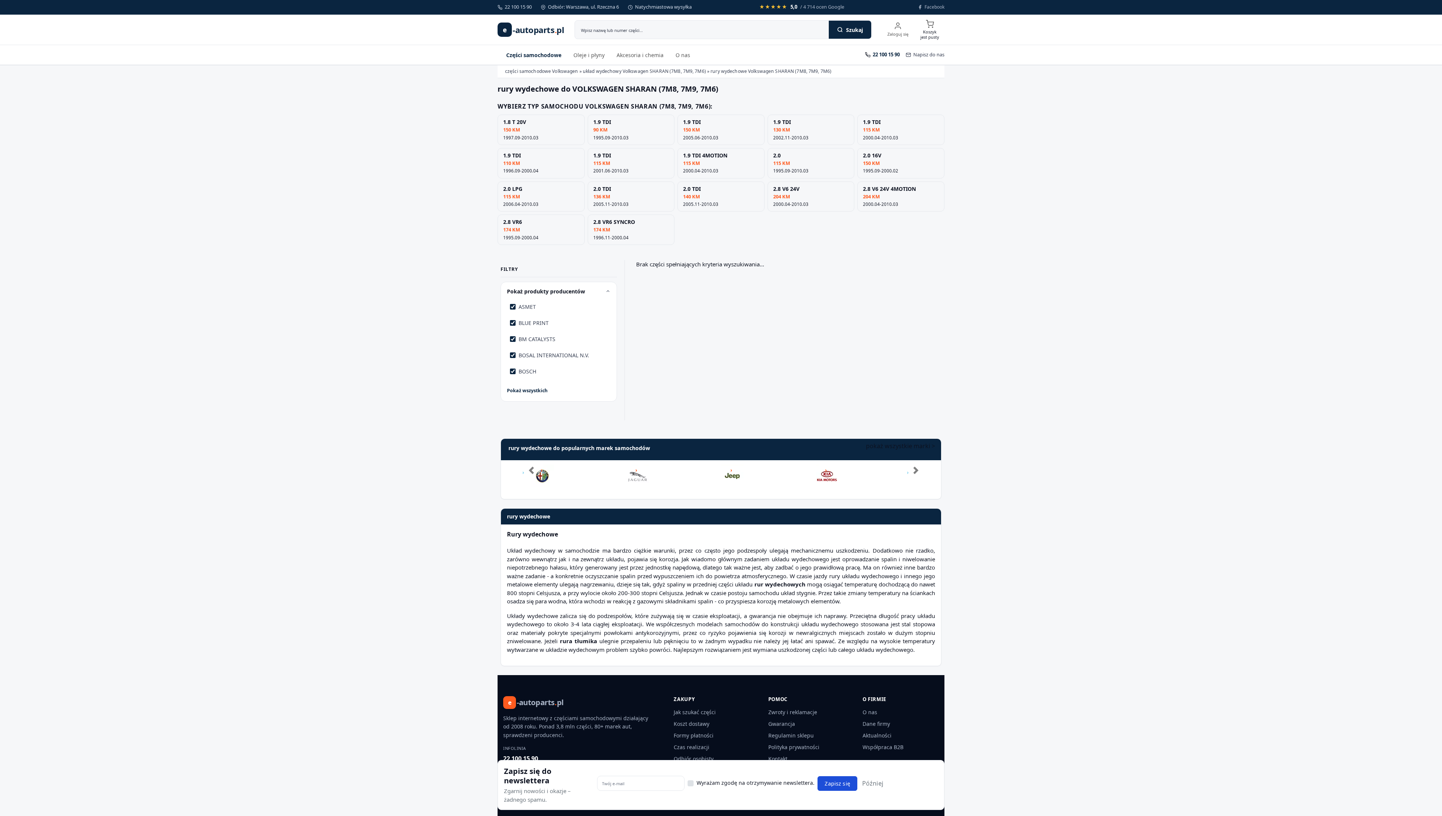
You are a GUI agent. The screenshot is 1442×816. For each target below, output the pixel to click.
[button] (529, 480)
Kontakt (777, 758)
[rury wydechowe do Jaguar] (637, 470)
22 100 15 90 (520, 758)
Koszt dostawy (691, 723)
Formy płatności (693, 735)
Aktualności (877, 735)
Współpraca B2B (883, 747)
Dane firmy (876, 723)
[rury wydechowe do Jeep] (732, 470)
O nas (683, 55)
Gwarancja (781, 723)
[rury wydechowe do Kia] (827, 470)
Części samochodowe (533, 55)
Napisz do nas (928, 54)
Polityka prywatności (793, 747)
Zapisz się (837, 783)
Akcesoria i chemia (640, 55)
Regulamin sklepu (791, 735)
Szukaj (854, 29)
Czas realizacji (691, 747)
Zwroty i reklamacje (792, 712)
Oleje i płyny (589, 55)
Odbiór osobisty (693, 758)
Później (872, 783)
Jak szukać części (695, 712)
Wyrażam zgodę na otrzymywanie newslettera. (756, 782)
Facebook (934, 7)
